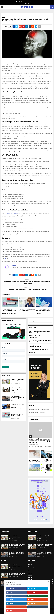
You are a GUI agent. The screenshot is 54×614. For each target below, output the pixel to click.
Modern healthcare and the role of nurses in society (27, 309)
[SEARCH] (50, 321)
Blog (31, 1)
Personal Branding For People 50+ (46, 473)
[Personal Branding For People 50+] (46, 467)
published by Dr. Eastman (12, 213)
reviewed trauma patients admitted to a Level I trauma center (21, 95)
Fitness (30, 575)
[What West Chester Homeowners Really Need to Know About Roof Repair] (6, 398)
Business (30, 571)
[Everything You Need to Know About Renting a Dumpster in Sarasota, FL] (6, 406)
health (6, 258)
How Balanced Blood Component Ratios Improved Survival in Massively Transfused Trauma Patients (27, 282)
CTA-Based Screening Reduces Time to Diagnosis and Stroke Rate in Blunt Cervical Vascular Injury (39, 351)
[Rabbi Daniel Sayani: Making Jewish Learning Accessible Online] (6, 389)
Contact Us (35, 1)
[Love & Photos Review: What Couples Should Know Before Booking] (6, 381)
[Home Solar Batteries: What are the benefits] (34, 467)
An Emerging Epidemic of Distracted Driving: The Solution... (46, 460)
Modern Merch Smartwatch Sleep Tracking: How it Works (34, 460)
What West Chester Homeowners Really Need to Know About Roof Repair (17, 397)
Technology (31, 566)
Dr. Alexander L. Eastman (14, 85)
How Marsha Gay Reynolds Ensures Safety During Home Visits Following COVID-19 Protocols (43, 311)
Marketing (30, 577)
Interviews (30, 573)
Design (30, 579)
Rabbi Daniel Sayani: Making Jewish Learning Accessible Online (17, 389)
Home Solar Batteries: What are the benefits (34, 473)
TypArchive (27, 7)
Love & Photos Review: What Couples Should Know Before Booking (17, 381)
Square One (27, 1)
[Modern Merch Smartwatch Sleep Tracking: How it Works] (34, 454)
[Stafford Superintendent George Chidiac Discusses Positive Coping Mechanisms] (40, 430)
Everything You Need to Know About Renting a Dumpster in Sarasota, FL (27, 290)
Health (29, 569)
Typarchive (5, 23)
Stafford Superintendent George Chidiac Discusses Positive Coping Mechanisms (39, 441)
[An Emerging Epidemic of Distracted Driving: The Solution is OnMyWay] (46, 454)
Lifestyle (30, 564)
